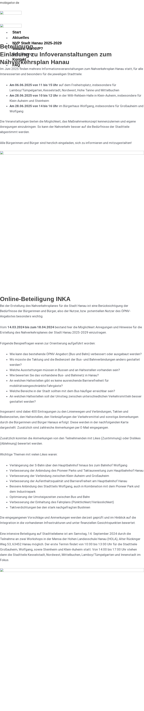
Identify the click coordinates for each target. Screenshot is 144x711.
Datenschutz (30, 695)
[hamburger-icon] (96, 31)
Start (16, 32)
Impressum (11, 695)
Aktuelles (20, 38)
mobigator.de (9, 3)
